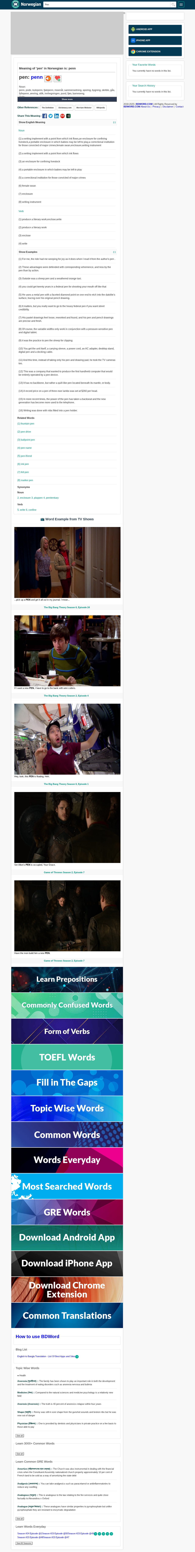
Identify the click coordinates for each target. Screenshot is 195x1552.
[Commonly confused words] (67, 1017)
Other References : (28, 107)
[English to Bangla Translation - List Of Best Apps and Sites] (77, 1357)
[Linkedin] (57, 117)
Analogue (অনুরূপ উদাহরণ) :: (30, 1506)
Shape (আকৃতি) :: (25, 1412)
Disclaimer (168, 106)
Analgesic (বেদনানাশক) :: (29, 1483)
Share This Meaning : (29, 116)
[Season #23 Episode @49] (104, 1534)
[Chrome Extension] (67, 1301)
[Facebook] (45, 117)
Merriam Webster (84, 108)
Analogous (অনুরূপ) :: (28, 1495)
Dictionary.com (65, 108)
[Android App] (67, 1249)
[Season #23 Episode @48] (108, 1534)
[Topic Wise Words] (67, 1120)
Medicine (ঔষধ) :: (26, 1392)
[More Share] (68, 117)
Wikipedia (100, 108)
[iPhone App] (67, 1275)
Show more (67, 99)
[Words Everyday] (67, 1172)
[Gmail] (63, 117)
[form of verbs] (67, 1043)
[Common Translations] (67, 1327)
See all (20, 1436)
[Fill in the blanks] (67, 1095)
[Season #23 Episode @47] (111, 1534)
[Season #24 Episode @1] (96, 1534)
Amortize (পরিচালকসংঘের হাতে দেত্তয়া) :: (35, 1468)
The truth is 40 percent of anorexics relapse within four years (59, 1404)
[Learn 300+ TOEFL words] (67, 1069)
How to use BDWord (37, 1336)
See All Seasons (24, 1543)
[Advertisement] (66, 33)
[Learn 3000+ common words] (67, 1146)
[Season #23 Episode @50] (100, 1534)
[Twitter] (51, 117)
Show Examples (67, 252)
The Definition (48, 108)
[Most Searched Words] (67, 1198)
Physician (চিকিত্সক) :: (27, 1423)
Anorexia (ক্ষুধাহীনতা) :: (28, 1381)
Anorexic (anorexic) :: (29, 1404)
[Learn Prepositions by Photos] (67, 991)
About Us (145, 106)
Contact (179, 106)
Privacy (156, 106)
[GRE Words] (67, 1224)
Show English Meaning (67, 122)
